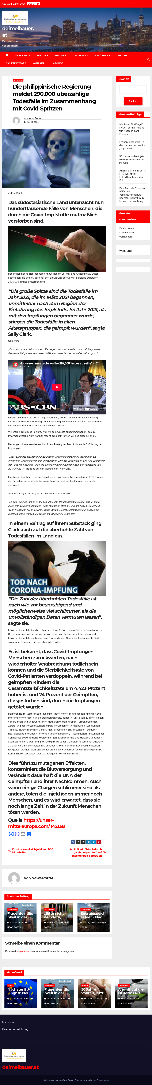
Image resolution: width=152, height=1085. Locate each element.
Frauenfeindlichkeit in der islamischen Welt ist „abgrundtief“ (132, 145)
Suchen (124, 79)
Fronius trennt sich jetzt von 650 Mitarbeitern (32, 851)
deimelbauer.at (20, 1067)
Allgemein (18, 80)
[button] (148, 59)
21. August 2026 (19, 998)
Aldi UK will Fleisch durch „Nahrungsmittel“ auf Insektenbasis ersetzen (86, 852)
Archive (58, 63)
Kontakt (39, 63)
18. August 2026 (93, 998)
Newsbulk (87, 1080)
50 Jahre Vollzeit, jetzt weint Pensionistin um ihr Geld (132, 159)
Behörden (102, 55)
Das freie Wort (15, 63)
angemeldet (23, 951)
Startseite (22, 55)
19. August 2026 (56, 998)
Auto (10, 985)
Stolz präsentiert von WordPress (58, 1080)
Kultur (60, 55)
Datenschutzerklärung (15, 1029)
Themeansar (102, 1080)
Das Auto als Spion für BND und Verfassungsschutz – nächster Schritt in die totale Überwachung (132, 195)
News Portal (34, 118)
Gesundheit (80, 55)
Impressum (8, 1022)
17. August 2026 (130, 998)
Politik (42, 55)
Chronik (122, 55)
